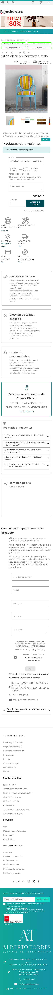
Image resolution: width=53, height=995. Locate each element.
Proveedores (8, 835)
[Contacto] (8, 2)
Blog (5, 827)
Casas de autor (9, 805)
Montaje (6, 759)
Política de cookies (11, 865)
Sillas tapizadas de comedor (13, 44)
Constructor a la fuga (12, 797)
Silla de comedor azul (14, 48)
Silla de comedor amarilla (39, 44)
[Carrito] (42, 2)
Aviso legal (7, 852)
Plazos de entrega (10, 763)
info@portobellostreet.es (21, 290)
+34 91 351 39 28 (20, 695)
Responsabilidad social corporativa (17, 793)
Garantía (7, 771)
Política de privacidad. (21, 912)
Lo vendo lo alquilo (11, 801)
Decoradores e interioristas (14, 831)
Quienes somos (9, 785)
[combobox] (26, 161)
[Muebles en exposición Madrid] (2, 2)
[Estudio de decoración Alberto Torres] (26, 953)
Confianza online (10, 861)
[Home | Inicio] (5, 31)
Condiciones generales (12, 856)
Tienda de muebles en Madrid (16, 789)
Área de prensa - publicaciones (16, 809)
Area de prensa (9, 839)
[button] (26, 436)
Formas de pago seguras (13, 751)
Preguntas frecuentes (12, 747)
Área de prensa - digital (13, 814)
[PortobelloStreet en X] (34, 881)
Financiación (8, 755)
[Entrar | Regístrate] (49, 2)
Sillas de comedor (39, 48)
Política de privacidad (12, 873)
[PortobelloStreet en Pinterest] (23, 881)
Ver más (46, 139)
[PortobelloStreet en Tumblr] (39, 881)
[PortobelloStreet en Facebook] (13, 881)
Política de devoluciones (13, 869)
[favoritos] (33, 2)
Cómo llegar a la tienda (13, 743)
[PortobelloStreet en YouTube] (18, 881)
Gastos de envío (9, 767)
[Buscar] (13, 2)
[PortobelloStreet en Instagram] (29, 881)
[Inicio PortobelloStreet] (11, 13)
